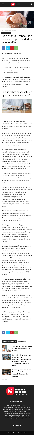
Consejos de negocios (10, 30)
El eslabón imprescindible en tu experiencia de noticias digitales (22, 348)
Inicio (2, 30)
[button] (3, 4)
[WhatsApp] (16, 48)
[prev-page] (3, 380)
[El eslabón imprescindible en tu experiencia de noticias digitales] (6, 348)
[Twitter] (8, 48)
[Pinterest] (12, 48)
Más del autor (22, 341)
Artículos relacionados (9, 341)
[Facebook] (3, 48)
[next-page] (6, 380)
